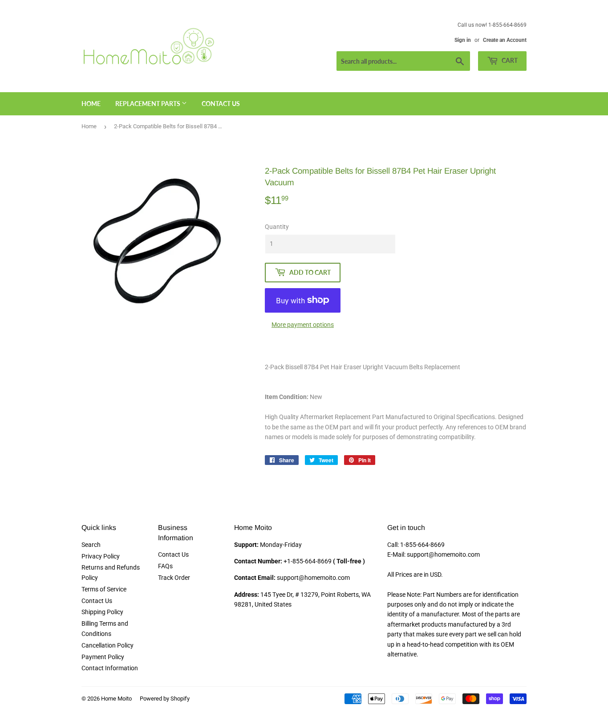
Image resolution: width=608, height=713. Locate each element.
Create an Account (505, 40)
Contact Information (109, 668)
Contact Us (221, 103)
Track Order (174, 577)
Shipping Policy (102, 611)
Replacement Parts (148, 103)
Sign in (462, 40)
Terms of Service (103, 589)
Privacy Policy (100, 556)
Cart (509, 60)
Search (91, 544)
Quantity (277, 226)
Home (91, 103)
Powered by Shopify (165, 698)
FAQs (165, 566)
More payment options (303, 324)
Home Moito (116, 698)
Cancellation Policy (107, 645)
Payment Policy (102, 656)
